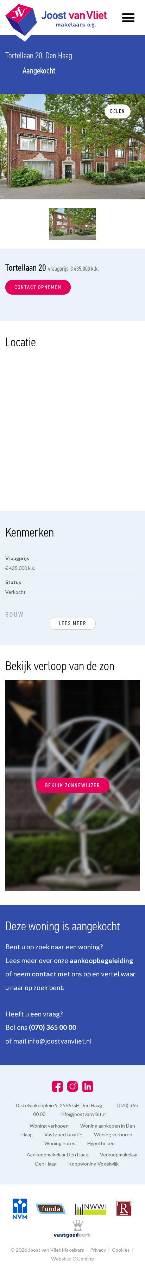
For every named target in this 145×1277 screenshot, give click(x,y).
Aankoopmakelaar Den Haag (57, 1154)
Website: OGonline (72, 1259)
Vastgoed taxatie (63, 1134)
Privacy (98, 1250)
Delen (117, 111)
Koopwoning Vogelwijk (93, 1164)
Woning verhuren (113, 1134)
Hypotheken (101, 1143)
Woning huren (60, 1143)
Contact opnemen (38, 287)
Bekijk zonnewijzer (72, 785)
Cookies (121, 1250)
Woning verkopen (49, 1126)
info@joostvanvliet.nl (59, 1041)
